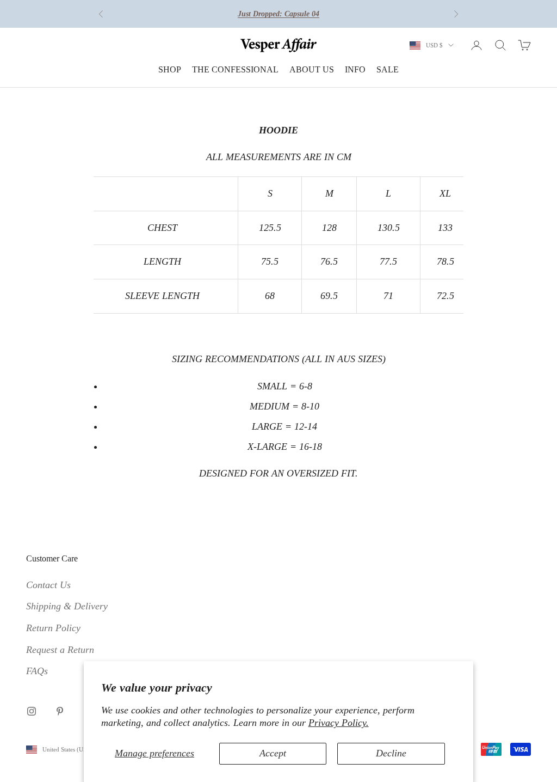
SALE (387, 69)
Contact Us (48, 584)
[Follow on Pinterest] (59, 711)
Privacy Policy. (338, 722)
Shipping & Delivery (67, 606)
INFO (355, 69)
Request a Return (60, 649)
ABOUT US (311, 69)
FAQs (37, 670)
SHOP (169, 69)
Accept (272, 753)
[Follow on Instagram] (31, 711)
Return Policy (53, 627)
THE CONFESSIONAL (235, 69)
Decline (391, 753)
